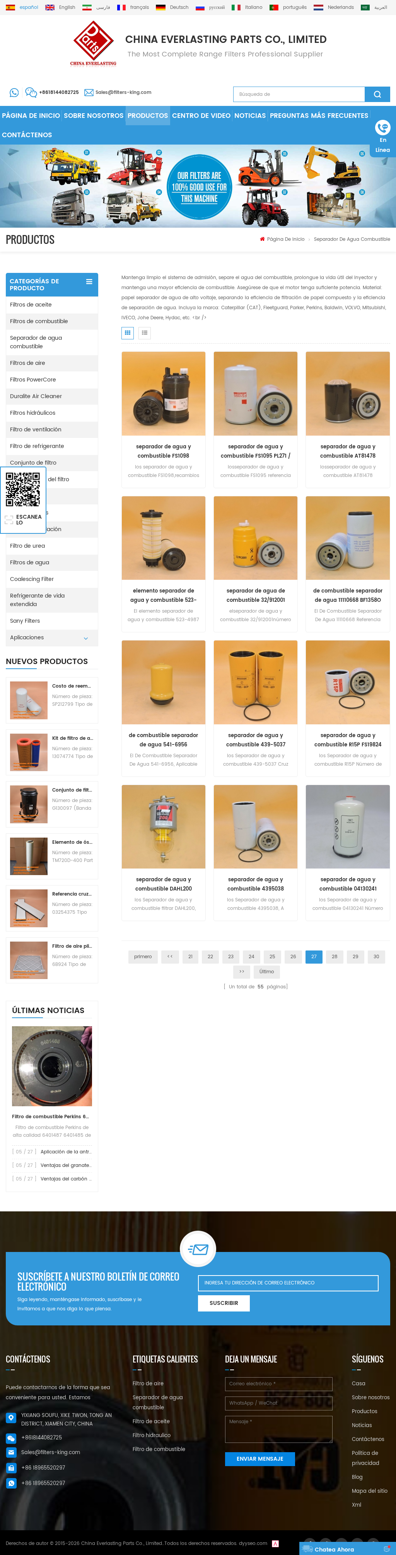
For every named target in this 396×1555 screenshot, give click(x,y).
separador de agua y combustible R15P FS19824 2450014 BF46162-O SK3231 (348, 741)
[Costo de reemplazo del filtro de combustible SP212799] (29, 700)
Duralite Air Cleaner (36, 396)
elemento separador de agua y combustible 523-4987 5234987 (163, 596)
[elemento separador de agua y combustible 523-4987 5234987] (163, 538)
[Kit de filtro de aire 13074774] (29, 752)
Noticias (250, 116)
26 (293, 957)
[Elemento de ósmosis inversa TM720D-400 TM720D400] (29, 856)
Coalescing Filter (32, 579)
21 (190, 957)
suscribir (224, 1303)
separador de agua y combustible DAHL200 (163, 884)
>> (241, 972)
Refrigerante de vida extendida (37, 600)
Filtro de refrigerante (37, 446)
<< (170, 957)
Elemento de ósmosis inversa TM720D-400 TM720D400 (73, 842)
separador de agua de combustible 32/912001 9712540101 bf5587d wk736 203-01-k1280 (255, 596)
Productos (148, 116)
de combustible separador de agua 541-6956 (163, 740)
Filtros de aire (27, 363)
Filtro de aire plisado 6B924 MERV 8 (73, 946)
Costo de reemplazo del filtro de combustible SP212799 (73, 686)
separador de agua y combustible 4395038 (255, 884)
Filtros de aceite (31, 304)
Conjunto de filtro (33, 462)
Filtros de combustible (39, 321)
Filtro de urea (27, 546)
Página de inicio (31, 116)
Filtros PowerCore (33, 379)
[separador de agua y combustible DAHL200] (163, 826)
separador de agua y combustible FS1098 (163, 451)
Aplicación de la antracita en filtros (81, 1152)
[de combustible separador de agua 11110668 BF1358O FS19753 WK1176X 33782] (347, 538)
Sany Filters (25, 621)
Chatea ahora (334, 1549)
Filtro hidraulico (152, 1436)
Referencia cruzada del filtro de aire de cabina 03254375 (73, 894)
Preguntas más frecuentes (319, 116)
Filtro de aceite (151, 1422)
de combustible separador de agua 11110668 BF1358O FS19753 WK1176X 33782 (347, 596)
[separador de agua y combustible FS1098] (163, 393)
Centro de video (201, 116)
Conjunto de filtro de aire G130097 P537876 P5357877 (73, 790)
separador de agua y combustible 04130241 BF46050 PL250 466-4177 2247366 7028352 (348, 885)
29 (355, 957)
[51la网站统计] (275, 1543)
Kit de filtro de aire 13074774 (73, 738)
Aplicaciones (27, 637)
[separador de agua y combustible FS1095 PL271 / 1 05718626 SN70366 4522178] (255, 393)
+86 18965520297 (43, 1468)
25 (272, 957)
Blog (357, 1477)
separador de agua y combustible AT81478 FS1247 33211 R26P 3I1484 (348, 452)
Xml (356, 1505)
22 (210, 957)
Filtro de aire (148, 1384)
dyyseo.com (253, 1543)
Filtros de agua (29, 562)
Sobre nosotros (94, 116)
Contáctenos (27, 135)
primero (143, 957)
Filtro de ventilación (35, 429)
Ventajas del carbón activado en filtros (86, 1179)
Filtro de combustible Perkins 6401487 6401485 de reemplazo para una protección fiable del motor (52, 1117)
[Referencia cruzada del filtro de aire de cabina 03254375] (29, 908)
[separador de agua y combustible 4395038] (255, 826)
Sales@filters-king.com (124, 92)
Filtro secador (28, 496)
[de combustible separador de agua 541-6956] (163, 682)
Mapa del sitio (369, 1491)
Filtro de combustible (159, 1450)
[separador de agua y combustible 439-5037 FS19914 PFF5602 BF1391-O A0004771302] (255, 682)
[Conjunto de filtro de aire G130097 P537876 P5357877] (29, 804)
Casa (358, 1384)
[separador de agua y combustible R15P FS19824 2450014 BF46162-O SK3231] (347, 682)
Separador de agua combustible (352, 239)
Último (266, 972)
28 (335, 957)
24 (251, 957)
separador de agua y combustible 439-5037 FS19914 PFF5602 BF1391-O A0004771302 (255, 741)
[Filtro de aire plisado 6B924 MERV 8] (29, 960)
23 (231, 957)
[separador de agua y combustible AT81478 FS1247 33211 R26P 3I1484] (347, 393)
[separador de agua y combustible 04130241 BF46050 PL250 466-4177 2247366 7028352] (347, 826)
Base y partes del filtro (39, 479)
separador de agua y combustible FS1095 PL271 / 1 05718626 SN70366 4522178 (255, 452)
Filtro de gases (29, 512)
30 (376, 957)
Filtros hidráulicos (32, 413)
